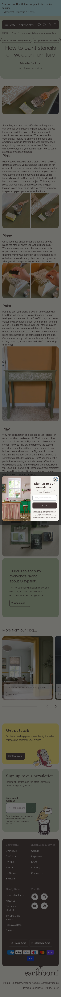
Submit (45, 505)
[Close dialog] (55, 479)
